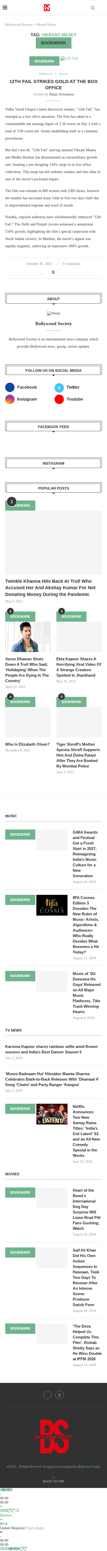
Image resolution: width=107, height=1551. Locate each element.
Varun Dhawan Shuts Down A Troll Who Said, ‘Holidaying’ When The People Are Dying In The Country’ (27, 670)
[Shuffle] (2, 1511)
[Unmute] (6, 1524)
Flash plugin (35, 1528)
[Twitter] (59, 1395)
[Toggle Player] (1, 1506)
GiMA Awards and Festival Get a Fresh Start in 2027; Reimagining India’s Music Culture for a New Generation (85, 854)
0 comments (72, 264)
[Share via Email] (64, 272)
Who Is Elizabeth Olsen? (27, 744)
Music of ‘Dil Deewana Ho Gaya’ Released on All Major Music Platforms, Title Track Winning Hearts (87, 992)
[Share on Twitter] (53, 272)
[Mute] (2, 1524)
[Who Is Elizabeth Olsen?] (28, 722)
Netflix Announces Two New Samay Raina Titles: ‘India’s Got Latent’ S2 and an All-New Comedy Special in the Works (86, 1131)
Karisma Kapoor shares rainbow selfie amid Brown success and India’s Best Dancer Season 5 (51, 1049)
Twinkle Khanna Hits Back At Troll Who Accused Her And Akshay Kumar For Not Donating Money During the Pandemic (50, 588)
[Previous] (1, 1490)
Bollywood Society (18, 24)
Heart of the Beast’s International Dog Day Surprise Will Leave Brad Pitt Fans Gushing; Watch (87, 1209)
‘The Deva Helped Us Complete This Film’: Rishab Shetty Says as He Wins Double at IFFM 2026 (87, 1342)
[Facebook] (47, 1395)
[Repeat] (9, 1511)
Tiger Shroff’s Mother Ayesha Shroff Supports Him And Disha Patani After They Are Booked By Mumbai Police (78, 755)
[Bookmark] (101, 8)
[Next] (10, 1490)
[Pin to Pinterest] (59, 272)
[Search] (92, 7)
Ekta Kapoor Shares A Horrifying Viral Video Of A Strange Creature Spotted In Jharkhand (78, 667)
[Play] (4, 1490)
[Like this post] (41, 272)
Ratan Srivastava (61, 94)
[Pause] (7, 1490)
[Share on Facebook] (47, 272)
